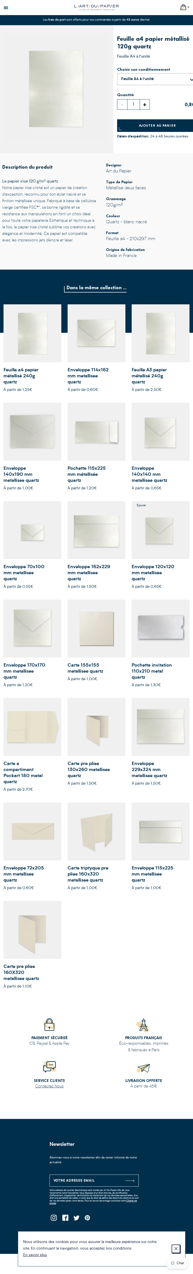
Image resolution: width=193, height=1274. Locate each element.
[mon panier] (183, 7)
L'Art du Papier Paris (96, 7)
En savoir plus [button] (35, 1255)
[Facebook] (65, 1219)
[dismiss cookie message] (176, 1249)
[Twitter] (76, 1219)
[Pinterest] (87, 1219)
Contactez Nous (49, 1086)
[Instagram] (54, 1219)
